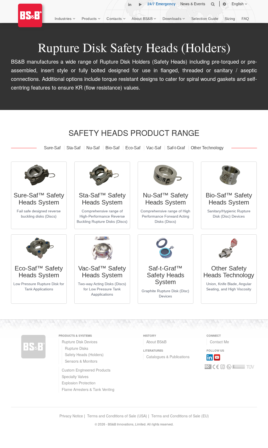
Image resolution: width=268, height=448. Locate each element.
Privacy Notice (71, 415)
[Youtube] (217, 356)
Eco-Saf (133, 148)
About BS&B (156, 341)
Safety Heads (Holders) (84, 354)
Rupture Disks (76, 348)
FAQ (245, 18)
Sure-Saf (53, 148)
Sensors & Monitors (81, 361)
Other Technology (207, 148)
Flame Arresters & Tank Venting (88, 389)
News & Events (192, 3)
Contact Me (219, 341)
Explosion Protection (79, 382)
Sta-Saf (73, 148)
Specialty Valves (75, 376)
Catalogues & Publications (167, 356)
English (238, 3)
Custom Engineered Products (86, 370)
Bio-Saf (112, 148)
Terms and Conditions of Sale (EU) (180, 415)
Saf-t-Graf (176, 148)
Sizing (230, 18)
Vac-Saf (154, 148)
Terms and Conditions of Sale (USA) (117, 415)
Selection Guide (205, 18)
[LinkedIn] (209, 356)
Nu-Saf (93, 148)
